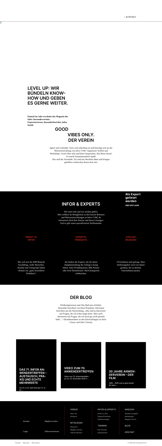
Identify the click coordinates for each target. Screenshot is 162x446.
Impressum (26, 443)
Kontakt (131, 17)
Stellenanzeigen (130, 238)
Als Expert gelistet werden (133, 197)
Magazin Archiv (130, 419)
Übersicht (73, 427)
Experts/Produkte (81, 238)
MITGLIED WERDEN (133, 45)
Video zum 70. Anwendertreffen (78, 369)
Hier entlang (132, 205)
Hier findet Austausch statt (132, 38)
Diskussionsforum (52, 431)
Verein (74, 409)
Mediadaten (129, 416)
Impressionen (102, 433)
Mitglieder (76, 423)
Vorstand (73, 416)
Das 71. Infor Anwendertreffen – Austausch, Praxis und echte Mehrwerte (33, 376)
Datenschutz (36, 443)
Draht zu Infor (31, 238)
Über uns (73, 413)
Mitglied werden (51, 421)
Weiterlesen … (50, 386)
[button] (143, 16)
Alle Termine (102, 430)
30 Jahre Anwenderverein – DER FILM (122, 375)
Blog (127, 426)
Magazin (129, 409)
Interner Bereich (76, 433)
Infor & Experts (107, 409)
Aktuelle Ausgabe (131, 413)
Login (25, 431)
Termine (102, 426)
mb (122, 15)
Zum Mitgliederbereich (36, 67)
